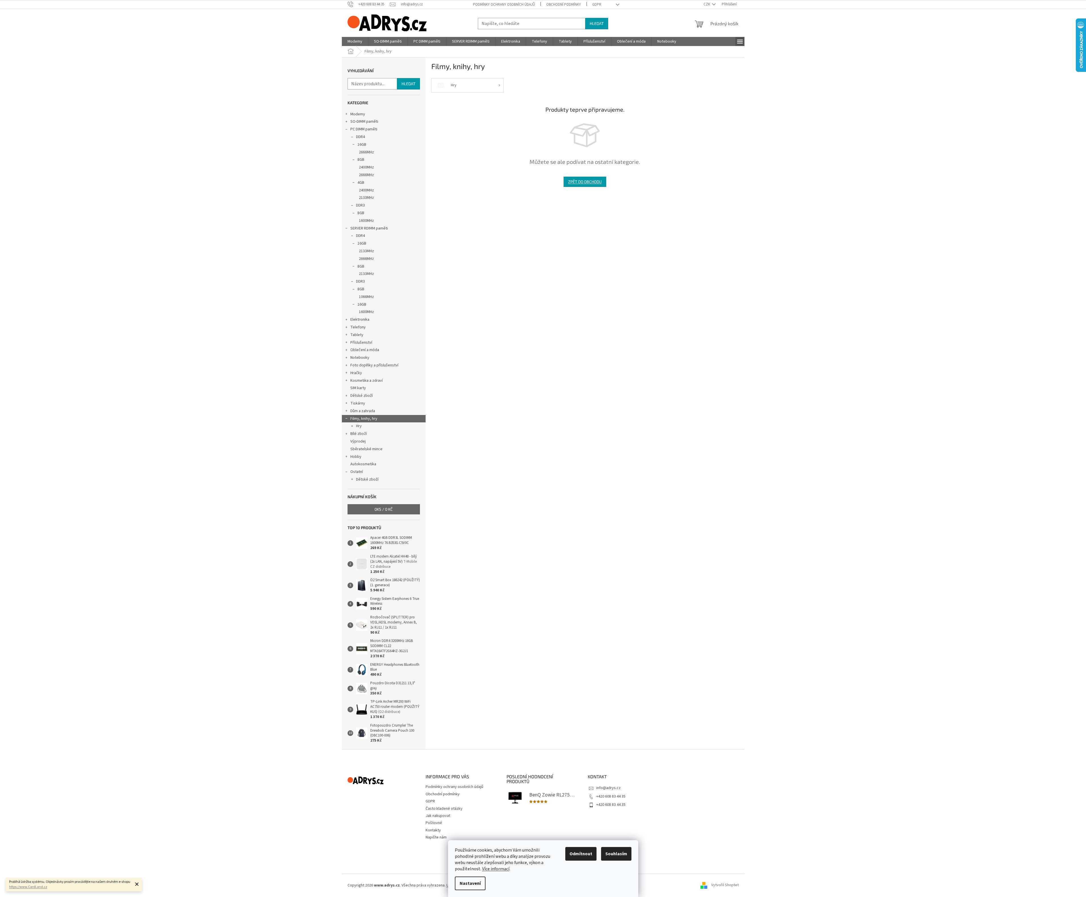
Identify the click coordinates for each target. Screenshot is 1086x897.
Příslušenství (361, 342)
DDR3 (360, 205)
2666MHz (366, 152)
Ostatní (356, 472)
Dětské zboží (361, 396)
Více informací (495, 869)
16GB (361, 144)
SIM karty (358, 388)
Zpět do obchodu (585, 181)
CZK (707, 4)
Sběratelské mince (366, 449)
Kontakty (433, 830)
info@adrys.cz (608, 788)
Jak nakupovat (438, 816)
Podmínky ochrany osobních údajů (504, 4)
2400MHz (366, 167)
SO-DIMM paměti (364, 121)
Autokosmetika (363, 464)
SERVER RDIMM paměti (369, 228)
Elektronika (359, 319)
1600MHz (366, 221)
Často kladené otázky (444, 809)
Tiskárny (357, 403)
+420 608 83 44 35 (610, 796)
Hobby (355, 457)
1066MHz (366, 297)
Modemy (357, 114)
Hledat (597, 23)
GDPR (596, 4)
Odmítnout (581, 854)
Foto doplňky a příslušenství (374, 365)
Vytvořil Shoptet (725, 885)
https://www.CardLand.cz (28, 887)
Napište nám (436, 837)
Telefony (358, 327)
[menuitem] (355, 41)
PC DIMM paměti (363, 129)
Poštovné (434, 823)
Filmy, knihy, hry (363, 419)
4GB (360, 182)
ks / (383, 509)
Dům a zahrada (362, 411)
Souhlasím (616, 854)
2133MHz (366, 198)
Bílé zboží (358, 434)
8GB (360, 159)
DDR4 (360, 137)
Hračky (356, 373)
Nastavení (470, 883)
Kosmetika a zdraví (366, 380)
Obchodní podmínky (563, 4)
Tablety (356, 335)
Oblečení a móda (364, 350)
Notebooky (359, 357)
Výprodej (358, 441)
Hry (359, 426)
